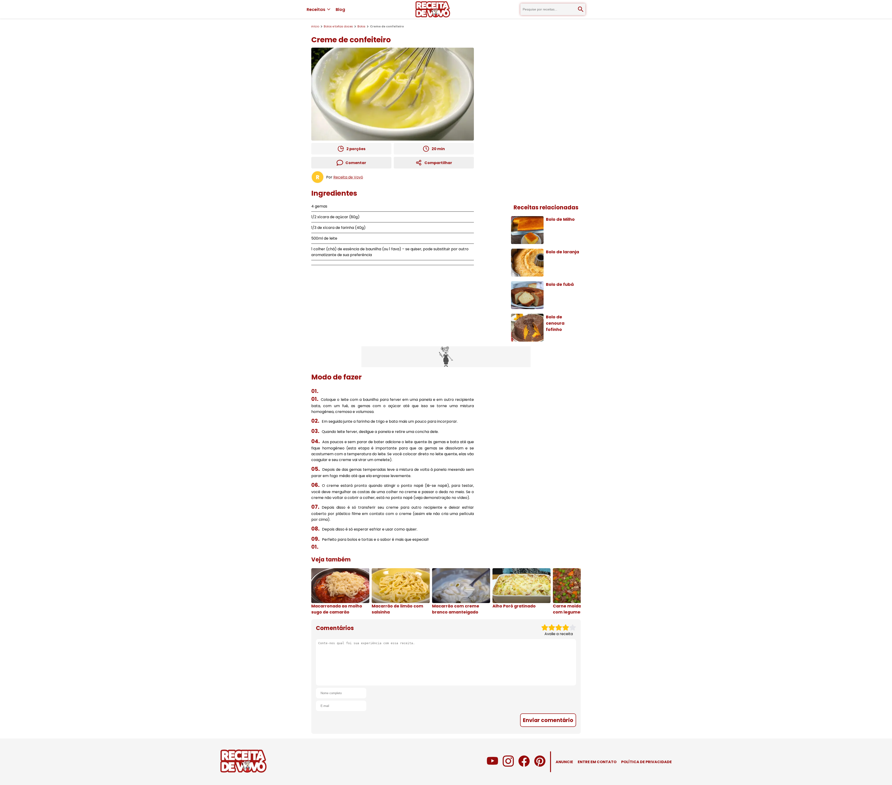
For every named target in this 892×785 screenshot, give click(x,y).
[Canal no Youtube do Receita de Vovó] (492, 765)
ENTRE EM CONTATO (597, 762)
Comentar (355, 162)
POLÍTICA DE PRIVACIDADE (646, 762)
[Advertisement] (446, 356)
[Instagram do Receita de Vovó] (508, 765)
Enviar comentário (548, 720)
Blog (340, 9)
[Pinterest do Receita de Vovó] (539, 765)
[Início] (432, 9)
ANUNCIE (564, 762)
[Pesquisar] (580, 9)
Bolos (361, 26)
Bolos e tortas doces (338, 26)
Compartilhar (438, 162)
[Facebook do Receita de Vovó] (524, 765)
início (315, 26)
